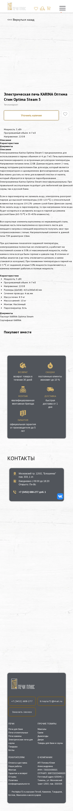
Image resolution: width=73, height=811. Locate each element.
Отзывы (12, 777)
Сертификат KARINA (10, 320)
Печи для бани (15, 729)
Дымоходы (43, 736)
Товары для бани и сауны (50, 743)
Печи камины (15, 736)
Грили (40, 732)
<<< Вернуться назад (20, 19)
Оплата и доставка (17, 763)
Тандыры (13, 746)
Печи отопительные (18, 732)
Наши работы (15, 766)
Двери (41, 739)
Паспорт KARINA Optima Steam (16, 316)
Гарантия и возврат (17, 773)
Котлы (11, 750)
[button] (22, 711)
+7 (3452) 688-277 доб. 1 (32, 492)
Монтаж (12, 770)
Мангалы (42, 729)
